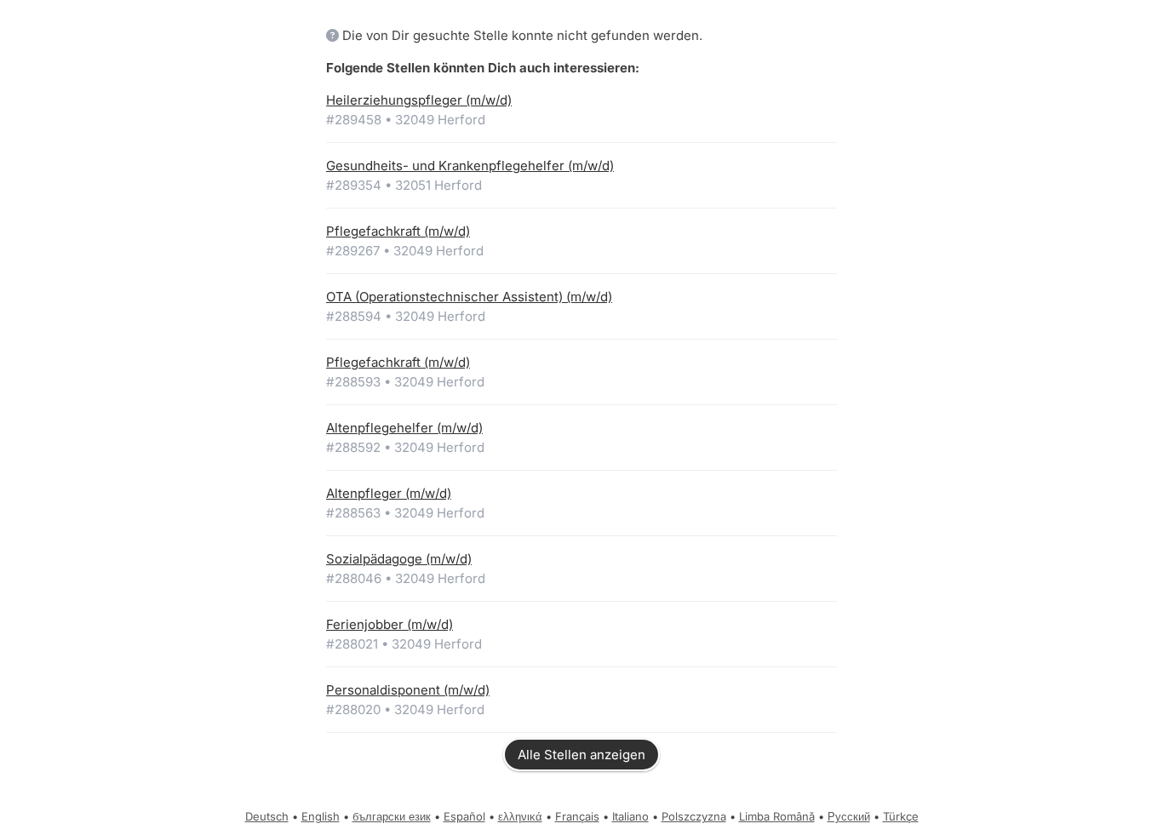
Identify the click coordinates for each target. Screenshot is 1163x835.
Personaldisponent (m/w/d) (408, 690)
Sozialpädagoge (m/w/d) (399, 559)
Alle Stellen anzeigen (581, 754)
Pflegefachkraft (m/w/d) (398, 231)
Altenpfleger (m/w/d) (388, 493)
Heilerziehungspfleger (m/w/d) (419, 100)
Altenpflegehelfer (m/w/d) (404, 428)
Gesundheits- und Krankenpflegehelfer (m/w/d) (470, 165)
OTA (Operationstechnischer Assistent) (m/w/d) (469, 297)
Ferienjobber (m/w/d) (389, 624)
